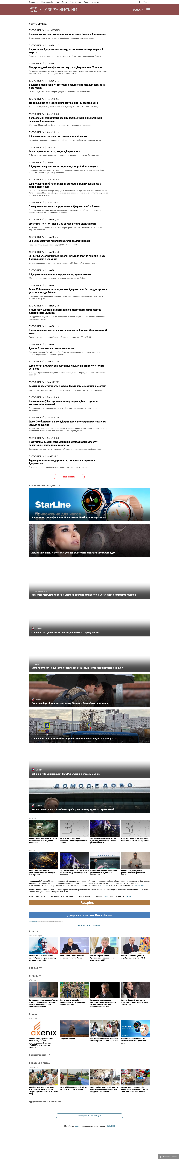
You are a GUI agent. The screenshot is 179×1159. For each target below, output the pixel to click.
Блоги (33, 1014)
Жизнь (33, 975)
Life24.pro (32, 980)
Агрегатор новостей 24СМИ (89, 925)
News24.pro (33, 1018)
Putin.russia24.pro (35, 936)
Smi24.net (32, 818)
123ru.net (146, 2)
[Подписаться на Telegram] (139, 2)
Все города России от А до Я (89, 1116)
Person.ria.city (75, 2)
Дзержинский (37, 30)
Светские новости (33, 921)
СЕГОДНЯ (111, 1126)
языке (106, 896)
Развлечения (37, 1054)
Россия (33, 967)
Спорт (86, 2)
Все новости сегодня (42, 485)
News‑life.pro (61, 2)
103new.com (139, 885)
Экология (95, 2)
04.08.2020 (138, 9)
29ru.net (32, 850)
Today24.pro (33, 1067)
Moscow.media (47, 2)
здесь (128, 896)
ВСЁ (76, 1126)
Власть (33, 931)
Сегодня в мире (39, 1062)
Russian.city (34, 2)
